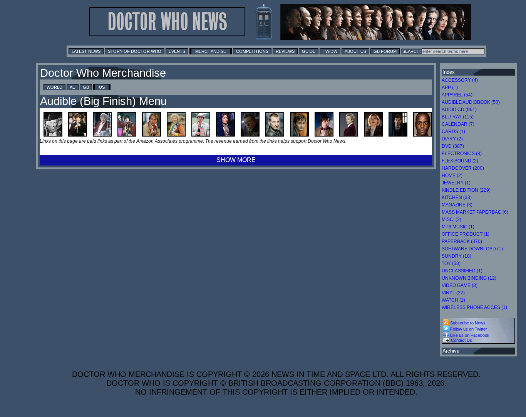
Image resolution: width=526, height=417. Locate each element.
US (102, 87)
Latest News (86, 51)
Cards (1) (453, 131)
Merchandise (210, 51)
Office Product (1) (465, 234)
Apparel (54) (457, 95)
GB (86, 87)
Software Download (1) (472, 249)
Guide (308, 51)
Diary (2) (452, 139)
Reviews (285, 51)
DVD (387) (453, 146)
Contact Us (461, 340)
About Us (355, 51)
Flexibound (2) (460, 161)
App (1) (450, 87)
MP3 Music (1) (458, 227)
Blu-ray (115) (458, 117)
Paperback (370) (462, 241)
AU (72, 87)
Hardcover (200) (463, 168)
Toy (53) (451, 263)
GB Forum (385, 51)
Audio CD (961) (459, 109)
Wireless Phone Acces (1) (474, 307)
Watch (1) (453, 300)
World (54, 87)
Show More (236, 160)
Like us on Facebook (469, 335)
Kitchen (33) (457, 197)
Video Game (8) (459, 285)
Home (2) (452, 175)
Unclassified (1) (462, 270)
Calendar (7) (458, 124)
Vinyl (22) (453, 292)
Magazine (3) (457, 205)
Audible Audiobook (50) (471, 102)
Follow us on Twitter (468, 329)
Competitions (252, 51)
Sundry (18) (456, 256)
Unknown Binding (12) (469, 278)
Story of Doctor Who (134, 51)
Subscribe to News (467, 323)
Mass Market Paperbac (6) (475, 212)
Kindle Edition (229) (466, 190)
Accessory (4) (460, 80)
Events (177, 51)
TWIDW (330, 51)
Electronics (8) (462, 153)
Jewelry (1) (456, 183)
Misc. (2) (451, 219)
